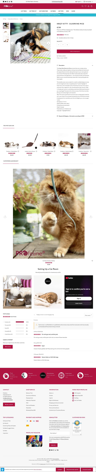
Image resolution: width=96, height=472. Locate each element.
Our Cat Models (78, 400)
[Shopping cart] (91, 6)
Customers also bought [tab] (10, 161)
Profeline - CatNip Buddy (66, 151)
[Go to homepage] (8, 6)
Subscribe (53, 445)
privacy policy (66, 426)
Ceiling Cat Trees (6, 421)
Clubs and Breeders (30, 405)
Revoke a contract (9, 404)
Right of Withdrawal (53, 400)
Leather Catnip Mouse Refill (30, 151)
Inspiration (5, 433)
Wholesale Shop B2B (30, 410)
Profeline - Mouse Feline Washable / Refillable (84, 151)
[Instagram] (7, 1)
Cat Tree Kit (5, 423)
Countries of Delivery (31, 395)
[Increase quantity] (67, 45)
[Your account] (88, 6)
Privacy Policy (56, 439)
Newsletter (28, 408)
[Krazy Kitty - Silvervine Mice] (30, 43)
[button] (75, 65)
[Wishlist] (85, 6)
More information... (37, 469)
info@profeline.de (7, 398)
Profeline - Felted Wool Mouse (48, 151)
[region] (27, 43)
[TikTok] (9, 1)
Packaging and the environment (56, 403)
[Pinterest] (11, 1)
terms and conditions (56, 426)
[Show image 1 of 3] (28, 61)
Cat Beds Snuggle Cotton (8, 428)
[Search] (82, 6)
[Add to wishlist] (18, 151)
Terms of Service (64, 439)
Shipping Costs (29, 398)
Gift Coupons (77, 393)
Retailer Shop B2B (78, 395)
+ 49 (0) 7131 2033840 (8, 400)
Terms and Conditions (54, 408)
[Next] (48, 43)
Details (11, 147)
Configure (60, 469)
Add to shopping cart (75, 51)
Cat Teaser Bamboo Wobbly (49, 260)
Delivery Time (29, 393)
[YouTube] (5, 1)
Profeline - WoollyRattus (11, 151)
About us (51, 393)
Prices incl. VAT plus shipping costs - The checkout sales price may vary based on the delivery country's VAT (74, 30)
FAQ (27, 403)
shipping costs (42, 464)
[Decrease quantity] (58, 45)
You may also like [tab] (8, 125)
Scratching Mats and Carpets (9, 425)
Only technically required (72, 469)
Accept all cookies (87, 469)
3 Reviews (66, 34)
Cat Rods (5, 430)
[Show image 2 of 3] (30, 61)
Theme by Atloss (56, 458)
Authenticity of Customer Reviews (57, 410)
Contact (51, 395)
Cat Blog (76, 398)
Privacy (48, 461)
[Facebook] (3, 1)
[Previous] (12, 43)
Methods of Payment (30, 400)
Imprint (51, 398)
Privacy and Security (53, 405)
